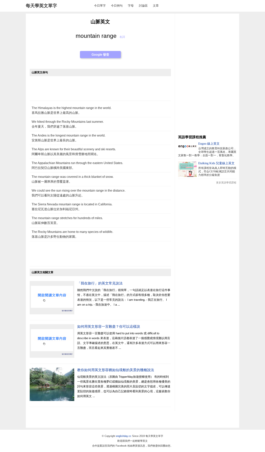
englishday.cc (123, 436)
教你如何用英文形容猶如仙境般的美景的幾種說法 (115, 370)
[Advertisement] (100, 90)
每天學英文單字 (41, 5)
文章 (156, 5)
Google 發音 (100, 54)
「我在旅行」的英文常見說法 (100, 283)
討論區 (143, 5)
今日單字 (100, 5)
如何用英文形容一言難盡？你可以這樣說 (108, 326)
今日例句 (117, 5)
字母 (131, 5)
